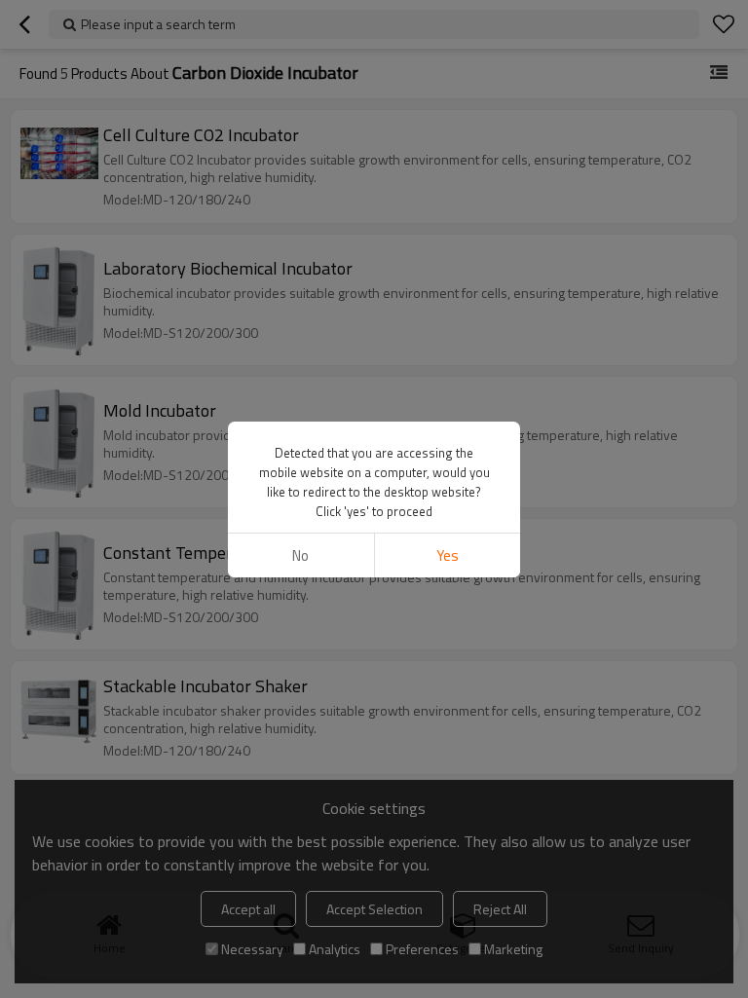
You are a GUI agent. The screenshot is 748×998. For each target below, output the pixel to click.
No (300, 555)
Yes (447, 555)
